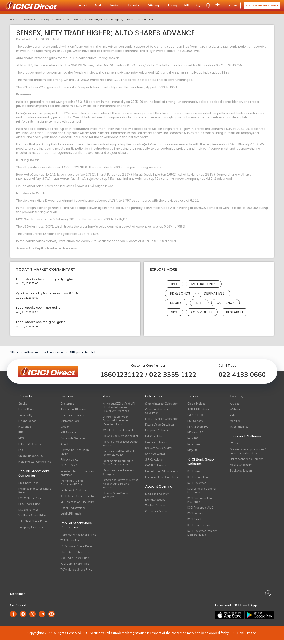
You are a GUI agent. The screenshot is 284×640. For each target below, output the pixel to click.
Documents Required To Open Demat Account (118, 462)
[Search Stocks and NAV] (198, 5)
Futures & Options (29, 444)
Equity (176, 302)
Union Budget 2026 (30, 455)
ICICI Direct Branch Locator (78, 496)
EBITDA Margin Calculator (161, 418)
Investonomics (239, 426)
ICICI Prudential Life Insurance (199, 500)
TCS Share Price (71, 540)
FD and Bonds (27, 420)
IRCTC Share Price (30, 498)
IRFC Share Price (29, 503)
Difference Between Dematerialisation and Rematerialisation (117, 420)
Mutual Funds (203, 284)
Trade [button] (98, 5)
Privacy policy (69, 459)
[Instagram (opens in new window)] (23, 614)
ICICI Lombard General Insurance (201, 490)
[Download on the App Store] (229, 615)
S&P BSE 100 (195, 415)
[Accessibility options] (217, 5)
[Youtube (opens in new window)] (51, 614)
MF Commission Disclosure (78, 502)
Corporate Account (157, 511)
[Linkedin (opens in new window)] (42, 614)
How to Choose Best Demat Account (120, 443)
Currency (225, 302)
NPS (174, 312)
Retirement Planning (74, 409)
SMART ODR (69, 465)
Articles (235, 403)
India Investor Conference (34, 461)
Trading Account (155, 505)
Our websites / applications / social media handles (248, 451)
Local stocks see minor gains (38, 307)
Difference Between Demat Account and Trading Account (120, 483)
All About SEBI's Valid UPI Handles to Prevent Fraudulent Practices (119, 407)
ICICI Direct (194, 519)
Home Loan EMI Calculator (161, 471)
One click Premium (72, 415)
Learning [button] (134, 5)
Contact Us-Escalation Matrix (75, 451)
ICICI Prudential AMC (200, 507)
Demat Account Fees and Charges (119, 472)
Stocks (22, 403)
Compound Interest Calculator (157, 411)
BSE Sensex (195, 420)
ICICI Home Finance (199, 525)
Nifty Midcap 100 (198, 426)
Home (14, 19)
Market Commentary (69, 19)
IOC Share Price (28, 509)
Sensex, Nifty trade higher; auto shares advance (120, 19)
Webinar (235, 409)
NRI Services (69, 432)
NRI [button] (186, 5)
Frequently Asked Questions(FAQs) (72, 482)
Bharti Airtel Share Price (76, 552)
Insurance (24, 426)
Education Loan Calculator (161, 477)
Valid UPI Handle (71, 513)
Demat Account (155, 499)
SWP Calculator (155, 453)
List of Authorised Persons (246, 459)
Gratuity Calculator (157, 442)
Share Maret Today (36, 19)
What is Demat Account (118, 430)
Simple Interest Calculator (161, 403)
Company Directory (30, 527)
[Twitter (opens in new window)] (32, 614)
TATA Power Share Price (76, 546)
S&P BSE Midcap (198, 409)
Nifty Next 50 (195, 432)
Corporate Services (73, 438)
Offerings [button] (154, 5)
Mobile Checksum (241, 464)
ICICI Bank (193, 471)
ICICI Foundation (197, 477)
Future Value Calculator (159, 424)
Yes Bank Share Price (32, 515)
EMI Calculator (154, 436)
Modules (235, 420)
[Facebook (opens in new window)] (13, 614)
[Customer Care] (208, 5)
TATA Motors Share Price (76, 569)
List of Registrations (73, 507)
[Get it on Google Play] (259, 615)
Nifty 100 (193, 438)
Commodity (201, 312)
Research (234, 312)
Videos (234, 415)
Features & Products (73, 490)
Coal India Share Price (75, 558)
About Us (66, 444)
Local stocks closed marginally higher (45, 279)
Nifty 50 (192, 450)
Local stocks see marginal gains (40, 322)
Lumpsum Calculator (158, 430)
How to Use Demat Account (120, 435)
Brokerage (67, 403)
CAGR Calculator (156, 465)
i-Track (234, 443)
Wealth (65, 426)
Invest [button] (83, 5)
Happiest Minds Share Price (78, 534)
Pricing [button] (172, 5)
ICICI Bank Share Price (75, 563)
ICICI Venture (195, 513)
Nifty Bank (193, 444)
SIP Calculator (154, 459)
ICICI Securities (196, 482)
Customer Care (70, 420)
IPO (174, 284)
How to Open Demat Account (116, 495)
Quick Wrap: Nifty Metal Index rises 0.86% (47, 293)
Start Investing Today (262, 5)
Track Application (241, 470)
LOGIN (233, 5)
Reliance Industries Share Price (34, 490)
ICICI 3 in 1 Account (157, 493)
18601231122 (121, 374)
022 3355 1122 (172, 374)
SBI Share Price (28, 482)
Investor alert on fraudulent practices (78, 473)
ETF (199, 302)
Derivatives (214, 293)
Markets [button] (115, 5)
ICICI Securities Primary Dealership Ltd (202, 532)
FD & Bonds (180, 293)
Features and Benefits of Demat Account (118, 453)
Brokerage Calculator (158, 447)
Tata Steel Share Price (32, 521)
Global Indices (196, 403)
